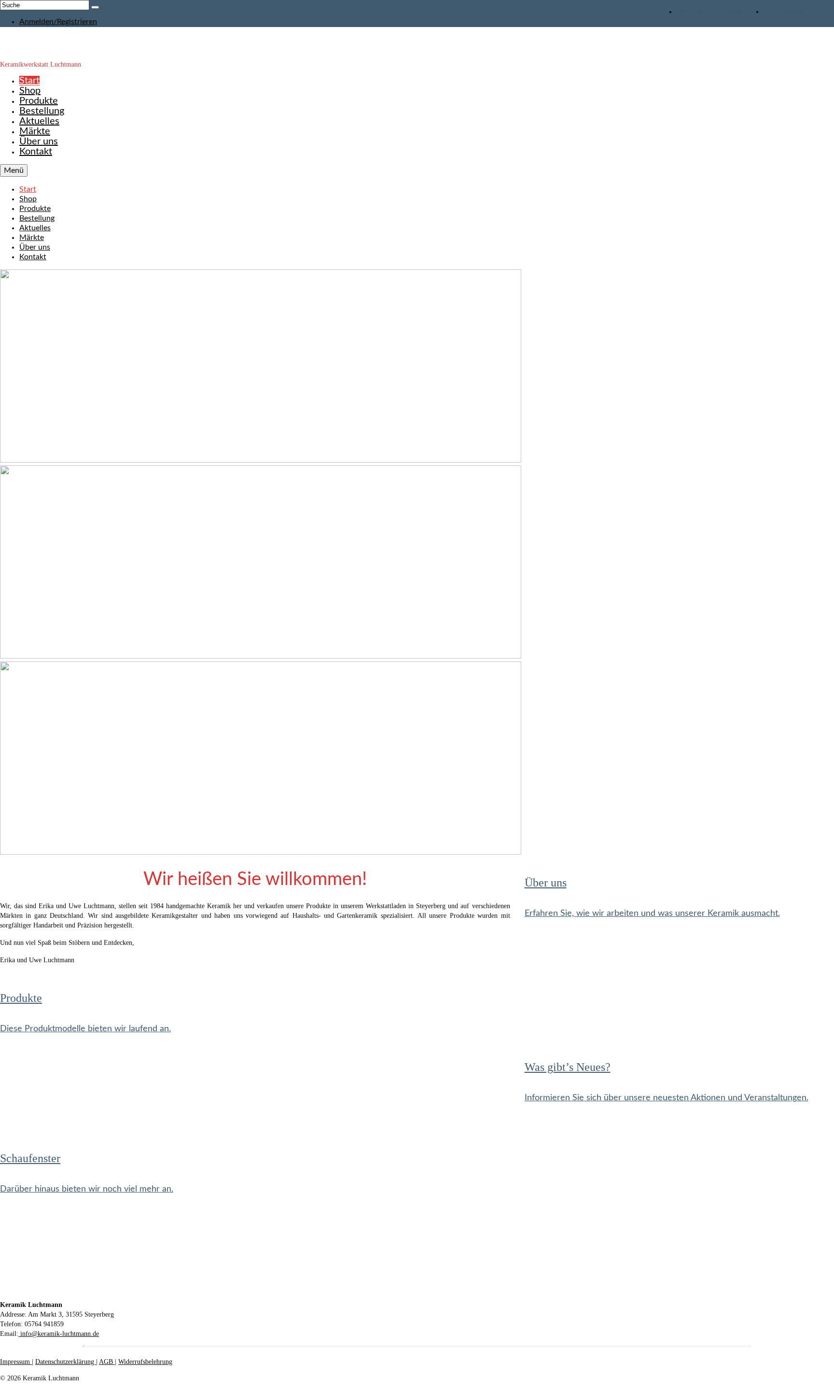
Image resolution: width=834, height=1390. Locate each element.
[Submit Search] (95, 7)
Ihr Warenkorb (799, 11)
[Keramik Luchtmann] (417, 43)
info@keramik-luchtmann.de (58, 1333)
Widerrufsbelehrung (145, 1361)
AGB (107, 1361)
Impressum (16, 1361)
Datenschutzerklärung (65, 1361)
